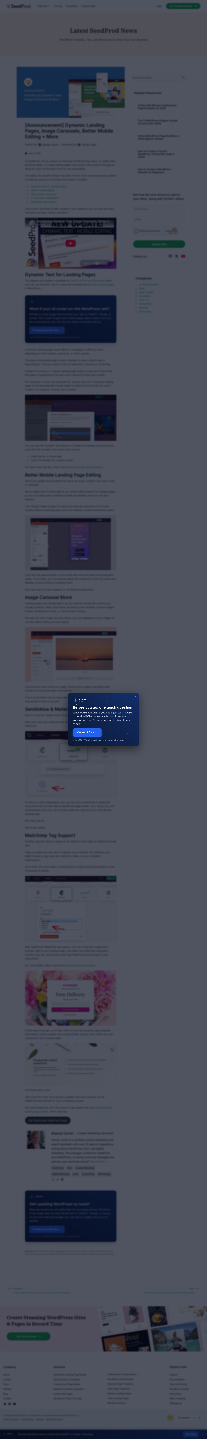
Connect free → (87, 732)
